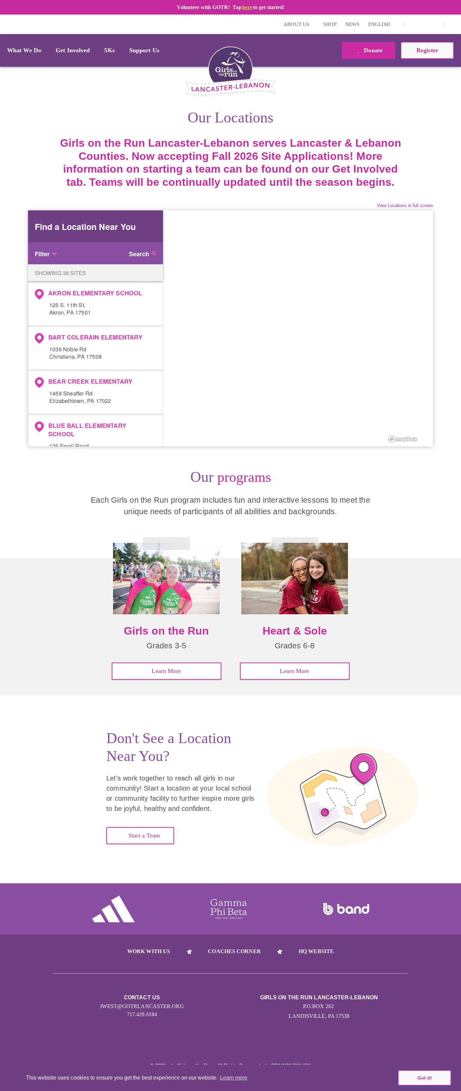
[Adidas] (113, 909)
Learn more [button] (233, 1078)
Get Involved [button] (73, 50)
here (247, 7)
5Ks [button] (109, 50)
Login (6, 24)
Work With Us (148, 951)
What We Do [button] (24, 50)
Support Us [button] (144, 50)
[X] (424, 24)
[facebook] (435, 24)
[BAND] (346, 909)
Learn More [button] (166, 671)
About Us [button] (296, 24)
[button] (453, 24)
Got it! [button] (424, 1078)
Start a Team (144, 835)
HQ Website (316, 951)
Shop (329, 24)
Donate (372, 50)
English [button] (379, 24)
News (352, 24)
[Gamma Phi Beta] (228, 909)
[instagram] (414, 24)
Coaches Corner (234, 951)
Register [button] (427, 50)
